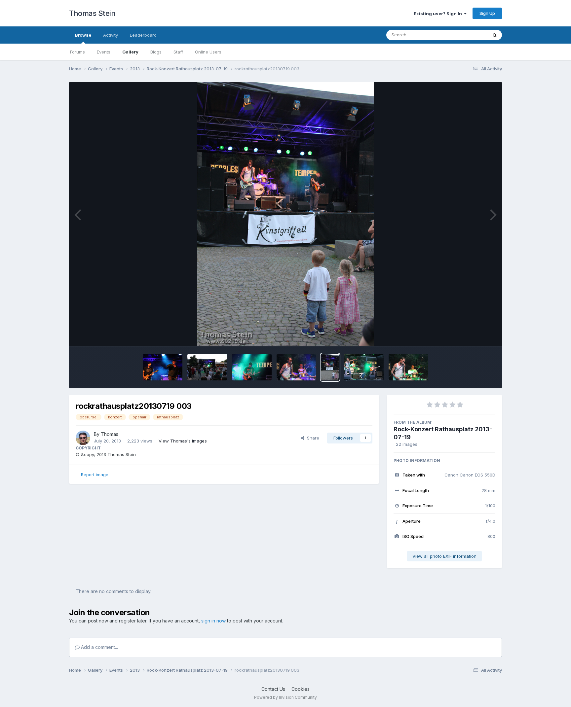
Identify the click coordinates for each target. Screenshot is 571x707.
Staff (178, 51)
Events (103, 51)
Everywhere (466, 34)
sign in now (213, 620)
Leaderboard (143, 35)
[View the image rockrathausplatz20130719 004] (296, 367)
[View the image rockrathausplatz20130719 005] (252, 367)
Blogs (156, 51)
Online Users (208, 51)
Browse (83, 35)
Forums (77, 51)
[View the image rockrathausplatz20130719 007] (162, 367)
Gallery (130, 51)
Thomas (109, 434)
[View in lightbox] (285, 214)
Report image (94, 474)
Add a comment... (99, 647)
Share (311, 438)
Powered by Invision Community (285, 697)
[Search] (494, 35)
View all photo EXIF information (444, 556)
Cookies (300, 689)
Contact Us (273, 689)
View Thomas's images (183, 440)
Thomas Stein (92, 13)
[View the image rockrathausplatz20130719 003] (330, 367)
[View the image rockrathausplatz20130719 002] (364, 367)
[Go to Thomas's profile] (83, 438)
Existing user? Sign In (439, 13)
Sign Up (487, 13)
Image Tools (474, 334)
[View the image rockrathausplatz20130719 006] (207, 367)
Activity (110, 35)
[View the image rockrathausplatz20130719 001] (408, 367)
